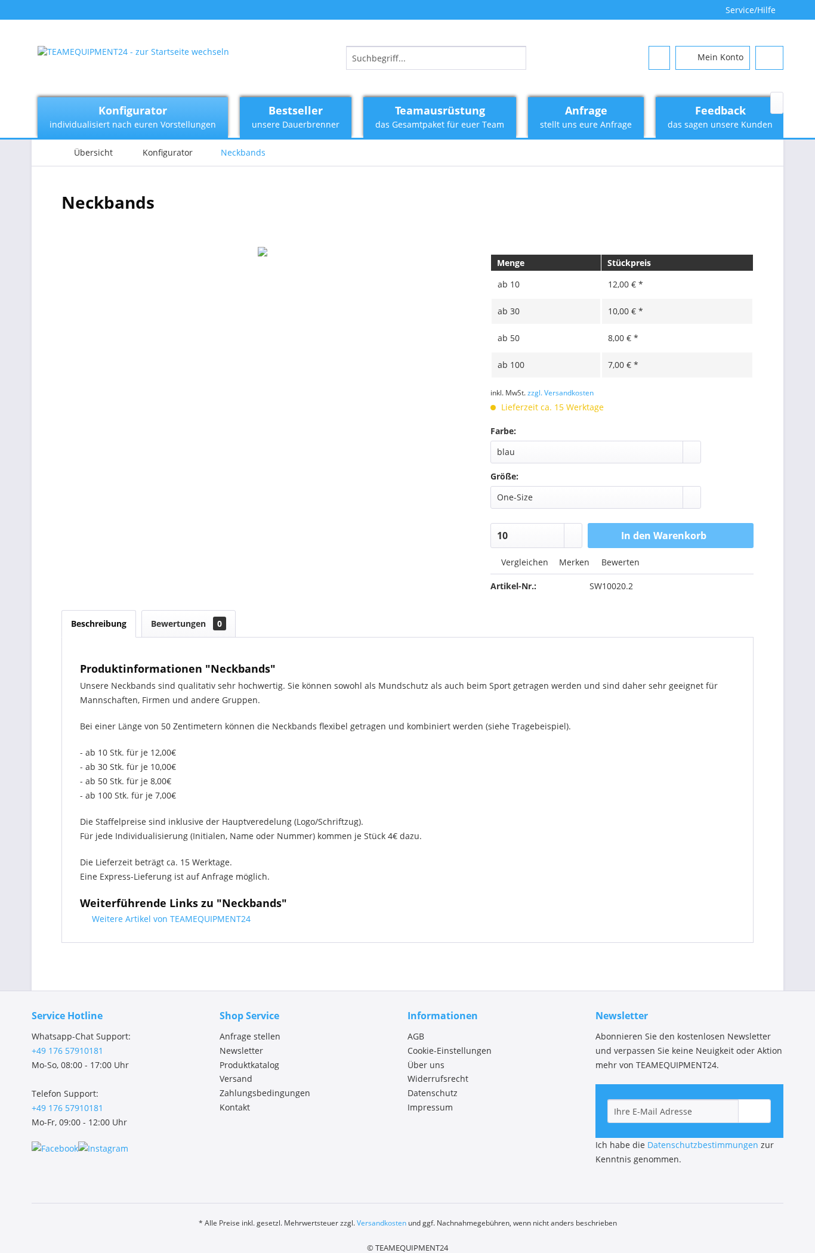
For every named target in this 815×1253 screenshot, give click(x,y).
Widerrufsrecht (437, 1078)
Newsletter (241, 1050)
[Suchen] (515, 58)
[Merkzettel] (659, 58)
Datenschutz (432, 1093)
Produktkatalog (249, 1065)
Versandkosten (381, 1223)
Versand (236, 1078)
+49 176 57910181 (67, 1050)
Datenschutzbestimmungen (702, 1144)
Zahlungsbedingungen (265, 1093)
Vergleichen (523, 562)
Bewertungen (186, 623)
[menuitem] (436, 58)
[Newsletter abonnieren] (754, 1111)
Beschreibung (98, 623)
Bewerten (619, 562)
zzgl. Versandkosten (560, 393)
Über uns (425, 1065)
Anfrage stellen (250, 1036)
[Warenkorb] (769, 58)
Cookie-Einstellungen (449, 1050)
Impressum (430, 1107)
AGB (415, 1036)
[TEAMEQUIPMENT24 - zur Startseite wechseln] (133, 61)
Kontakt (235, 1107)
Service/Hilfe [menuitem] (750, 10)
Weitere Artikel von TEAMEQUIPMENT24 (170, 918)
